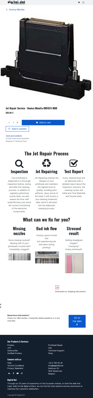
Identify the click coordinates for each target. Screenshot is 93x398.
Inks (50, 348)
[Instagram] (22, 373)
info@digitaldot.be (55, 365)
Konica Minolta (16, 9)
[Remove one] (8, 122)
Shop (50, 353)
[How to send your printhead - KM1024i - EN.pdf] (57, 287)
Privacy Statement (15, 368)
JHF (9, 348)
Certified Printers (14, 353)
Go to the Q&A (77, 319)
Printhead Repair (55, 345)
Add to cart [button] (45, 122)
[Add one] (18, 122)
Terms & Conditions (15, 365)
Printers (10, 345)
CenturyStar (12, 350)
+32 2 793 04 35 (55, 363)
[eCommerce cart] (79, 2)
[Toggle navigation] (83, 2)
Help (9, 363)
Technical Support (56, 350)
